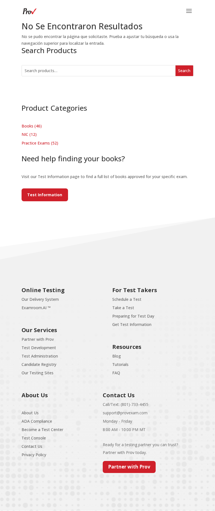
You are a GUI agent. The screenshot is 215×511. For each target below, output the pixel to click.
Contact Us (32, 446)
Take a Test (123, 307)
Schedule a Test (126, 299)
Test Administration (40, 356)
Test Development (39, 347)
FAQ (116, 372)
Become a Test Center (42, 429)
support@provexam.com (125, 412)
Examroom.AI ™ (36, 307)
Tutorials (120, 364)
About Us (30, 412)
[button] (188, 14)
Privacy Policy (34, 454)
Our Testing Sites (37, 372)
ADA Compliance (37, 421)
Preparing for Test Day (133, 316)
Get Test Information (131, 324)
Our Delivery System (40, 299)
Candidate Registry (39, 364)
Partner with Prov (38, 339)
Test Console (34, 438)
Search (184, 70)
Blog (116, 356)
